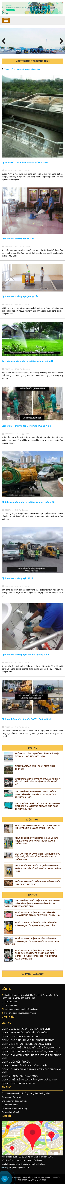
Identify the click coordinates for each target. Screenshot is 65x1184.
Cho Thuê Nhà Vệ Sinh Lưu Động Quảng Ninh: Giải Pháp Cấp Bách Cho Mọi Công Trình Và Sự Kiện (35, 794)
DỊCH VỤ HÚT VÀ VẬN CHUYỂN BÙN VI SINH (25, 162)
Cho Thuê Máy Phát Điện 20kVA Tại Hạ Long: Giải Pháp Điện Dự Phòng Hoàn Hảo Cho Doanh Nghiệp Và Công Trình (32, 903)
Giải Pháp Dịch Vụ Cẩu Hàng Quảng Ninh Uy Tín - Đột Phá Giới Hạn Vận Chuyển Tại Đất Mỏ (37, 782)
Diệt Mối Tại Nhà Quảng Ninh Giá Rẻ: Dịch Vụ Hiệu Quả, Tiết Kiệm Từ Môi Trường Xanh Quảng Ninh (37, 857)
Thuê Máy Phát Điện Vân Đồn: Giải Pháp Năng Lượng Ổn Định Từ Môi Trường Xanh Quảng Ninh (31, 941)
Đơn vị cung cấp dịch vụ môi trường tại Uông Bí (27, 361)
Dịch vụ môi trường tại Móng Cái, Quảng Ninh (26, 426)
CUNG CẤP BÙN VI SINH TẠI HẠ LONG (36, 1157)
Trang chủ (8, 69)
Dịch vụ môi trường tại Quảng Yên (20, 296)
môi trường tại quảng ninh (28, 69)
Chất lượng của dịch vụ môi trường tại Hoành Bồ (28, 502)
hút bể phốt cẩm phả (35, 1160)
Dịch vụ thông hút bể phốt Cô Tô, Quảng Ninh (26, 719)
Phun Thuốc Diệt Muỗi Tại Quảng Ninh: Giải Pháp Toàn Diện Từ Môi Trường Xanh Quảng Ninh (38, 868)
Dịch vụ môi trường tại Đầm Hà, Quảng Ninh (25, 654)
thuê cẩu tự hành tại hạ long (33, 1164)
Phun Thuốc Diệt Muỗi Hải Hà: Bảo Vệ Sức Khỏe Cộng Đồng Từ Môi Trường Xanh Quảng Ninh (36, 841)
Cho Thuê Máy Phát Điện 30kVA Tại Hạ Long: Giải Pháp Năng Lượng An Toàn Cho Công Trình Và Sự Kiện (37, 806)
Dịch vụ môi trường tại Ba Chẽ (18, 238)
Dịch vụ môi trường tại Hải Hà (17, 578)
